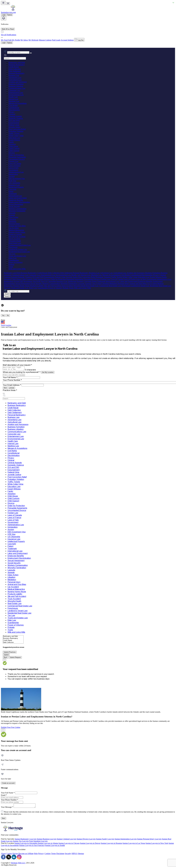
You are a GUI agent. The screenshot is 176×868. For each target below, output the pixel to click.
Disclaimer (60, 853)
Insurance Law (14, 185)
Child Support (14, 151)
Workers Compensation (17, 209)
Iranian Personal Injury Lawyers (149, 839)
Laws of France (14, 166)
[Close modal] (3, 730)
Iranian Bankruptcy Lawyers (25, 839)
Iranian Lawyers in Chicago (69, 843)
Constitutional (14, 108)
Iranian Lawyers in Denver (90, 843)
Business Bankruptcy (17, 65)
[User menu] (2, 37)
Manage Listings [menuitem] (45, 40)
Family (11, 142)
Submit (6, 655)
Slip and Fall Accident (17, 237)
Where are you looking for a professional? (21, 372)
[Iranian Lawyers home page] (13, 10)
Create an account (8, 783)
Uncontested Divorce (17, 159)
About (3, 853)
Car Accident (14, 228)
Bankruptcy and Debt (17, 62)
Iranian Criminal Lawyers (66, 839)
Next (5, 388)
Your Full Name (10, 377)
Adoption (12, 144)
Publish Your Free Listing (10, 727)
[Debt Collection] (13, 642)
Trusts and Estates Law (17, 256)
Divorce (12, 153)
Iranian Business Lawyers (46, 839)
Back (5, 657)
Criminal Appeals (15, 116)
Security (68, 853)
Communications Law (17, 88)
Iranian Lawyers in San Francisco (32, 845)
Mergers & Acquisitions (18, 103)
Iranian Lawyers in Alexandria (25, 843)
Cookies (47, 853)
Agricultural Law (15, 80)
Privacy (11, 112)
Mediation (12, 221)
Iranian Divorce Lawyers (86, 839)
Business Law (14, 75)
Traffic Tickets (14, 133)
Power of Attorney (16, 262)
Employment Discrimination (19, 202)
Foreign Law (13, 161)
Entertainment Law (16, 93)
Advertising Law (15, 78)
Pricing (15, 853)
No (8, 315)
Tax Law (12, 254)
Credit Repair (14, 67)
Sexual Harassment (16, 204)
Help (36, 853)
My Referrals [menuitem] (33, 40)
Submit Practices (10, 652)
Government (13, 170)
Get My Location (47, 372)
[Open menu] (3, 3)
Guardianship (14, 260)
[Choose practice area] (4, 393)
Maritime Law (14, 101)
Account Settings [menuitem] (67, 40)
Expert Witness (14, 140)
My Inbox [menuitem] (24, 40)
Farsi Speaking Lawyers (38, 841)
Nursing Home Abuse (17, 232)
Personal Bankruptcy (16, 73)
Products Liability (15, 234)
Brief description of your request (17, 365)
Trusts (11, 267)
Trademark (13, 194)
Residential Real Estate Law (19, 252)
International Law (15, 196)
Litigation (12, 219)
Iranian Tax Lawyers (21, 841)
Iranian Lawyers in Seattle (55, 845)
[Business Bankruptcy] (13, 638)
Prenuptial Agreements (17, 157)
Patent (11, 191)
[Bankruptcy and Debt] (13, 636)
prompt (11, 388)
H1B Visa (12, 181)
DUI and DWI (14, 120)
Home (3, 320)
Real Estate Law (15, 243)
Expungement (14, 123)
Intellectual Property (16, 187)
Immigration (13, 174)
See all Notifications (8, 35)
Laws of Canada (15, 163)
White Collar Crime (16, 136)
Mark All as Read (8, 29)
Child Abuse (13, 146)
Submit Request (15, 657)
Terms (53, 853)
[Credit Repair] (13, 640)
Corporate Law (14, 90)
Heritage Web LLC (18, 863)
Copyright (12, 189)
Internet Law (13, 99)
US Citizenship (14, 183)
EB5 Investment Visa (17, 179)
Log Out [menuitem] (80, 40)
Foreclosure (13, 247)
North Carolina (6, 325)
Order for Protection (16, 155)
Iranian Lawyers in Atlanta (48, 843)
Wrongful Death (15, 241)
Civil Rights (13, 105)
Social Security (14, 206)
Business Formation (16, 84)
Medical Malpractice (16, 230)
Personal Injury (14, 224)
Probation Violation (16, 131)
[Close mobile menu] (8, 3)
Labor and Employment (18, 198)
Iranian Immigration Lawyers (126, 839)
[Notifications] (3, 18)
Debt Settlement (15, 71)
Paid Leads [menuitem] (56, 40)
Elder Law (13, 258)
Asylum (12, 176)
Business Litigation (16, 86)
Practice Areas (10, 390)
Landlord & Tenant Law (18, 249)
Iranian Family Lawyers (105, 839)
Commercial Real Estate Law (20, 245)
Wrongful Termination (17, 211)
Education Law (14, 138)
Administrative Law (16, 172)
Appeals (12, 215)
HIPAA (74, 853)
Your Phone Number (12, 380)
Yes (3, 315)
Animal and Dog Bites (17, 226)
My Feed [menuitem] (4, 40)
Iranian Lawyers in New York (157, 843)
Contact (9, 853)
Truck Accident (14, 239)
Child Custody (14, 148)
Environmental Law (16, 95)
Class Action (13, 217)
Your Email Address (12, 385)
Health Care (13, 97)
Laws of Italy (14, 168)
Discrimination (14, 110)
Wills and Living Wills (17, 269)
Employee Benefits (16, 200)
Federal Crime (14, 125)
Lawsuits (12, 213)
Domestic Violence (16, 118)
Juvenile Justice (14, 127)
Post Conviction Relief (17, 129)
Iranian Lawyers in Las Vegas (134, 843)
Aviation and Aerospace (18, 82)
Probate (11, 264)
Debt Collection (15, 69)
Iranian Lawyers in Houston (111, 843)
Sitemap (81, 853)
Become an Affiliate (26, 853)
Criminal (12, 114)
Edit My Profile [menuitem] (14, 40)
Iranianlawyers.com (8, 12)
